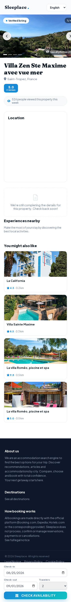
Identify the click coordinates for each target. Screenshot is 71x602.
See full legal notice (17, 540)
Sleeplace (17, 7)
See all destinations (17, 499)
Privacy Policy (33, 561)
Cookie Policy (55, 561)
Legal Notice (13, 561)
